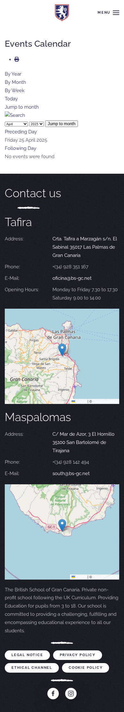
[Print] (16, 59)
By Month (15, 82)
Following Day (20, 148)
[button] (108, 12)
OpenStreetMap (105, 401)
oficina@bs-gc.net (72, 278)
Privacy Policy (77, 655)
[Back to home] (62, 12)
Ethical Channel (31, 668)
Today (11, 99)
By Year (13, 74)
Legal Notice (27, 655)
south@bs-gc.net (71, 473)
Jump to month (22, 107)
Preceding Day (21, 132)
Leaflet (80, 401)
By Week (14, 90)
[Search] (15, 115)
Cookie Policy (85, 668)
